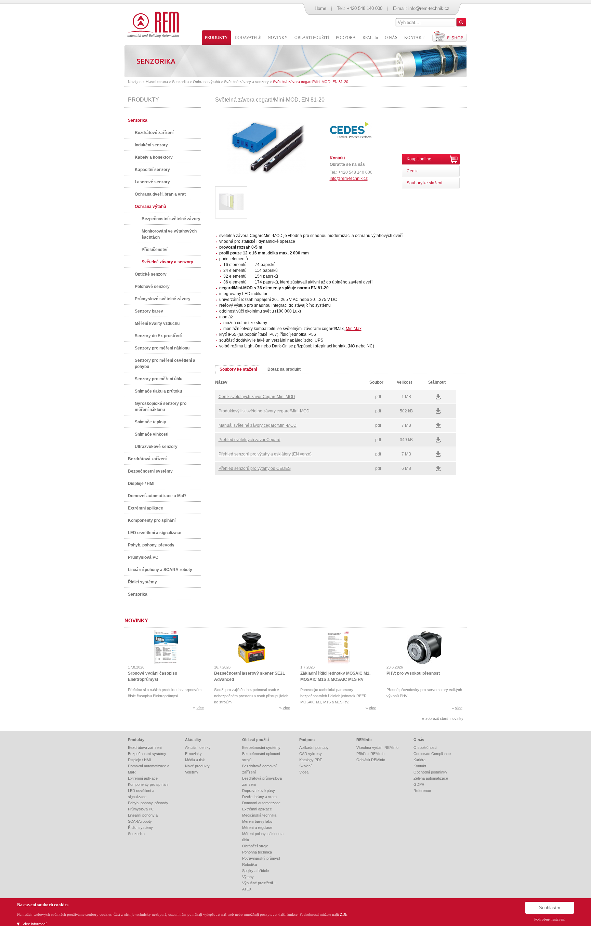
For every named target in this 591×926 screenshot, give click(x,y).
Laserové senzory (152, 182)
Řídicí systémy (142, 582)
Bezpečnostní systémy (150, 471)
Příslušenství (154, 249)
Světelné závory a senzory (246, 82)
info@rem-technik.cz (428, 8)
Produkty (136, 740)
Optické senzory (151, 274)
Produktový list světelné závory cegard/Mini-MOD (264, 411)
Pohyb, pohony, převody (151, 545)
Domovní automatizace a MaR (157, 495)
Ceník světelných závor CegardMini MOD (257, 396)
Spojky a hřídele (255, 871)
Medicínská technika (259, 815)
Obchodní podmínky (430, 772)
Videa (303, 772)
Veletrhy (191, 772)
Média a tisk (195, 760)
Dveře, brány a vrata (259, 797)
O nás (418, 740)
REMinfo (364, 740)
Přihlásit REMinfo (370, 754)
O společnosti (424, 747)
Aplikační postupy (314, 747)
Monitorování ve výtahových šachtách (169, 234)
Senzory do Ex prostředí (158, 335)
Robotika (249, 864)
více (200, 708)
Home (320, 8)
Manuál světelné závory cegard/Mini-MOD (258, 425)
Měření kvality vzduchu (157, 323)
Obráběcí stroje (255, 846)
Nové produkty (197, 766)
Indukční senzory (151, 145)
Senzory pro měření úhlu (158, 378)
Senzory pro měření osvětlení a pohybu (165, 363)
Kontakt (419, 766)
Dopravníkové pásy (258, 791)
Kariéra (419, 760)
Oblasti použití (255, 740)
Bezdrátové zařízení (154, 132)
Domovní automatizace (261, 803)
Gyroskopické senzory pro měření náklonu (160, 406)
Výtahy (248, 877)
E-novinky (193, 754)
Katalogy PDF (310, 760)
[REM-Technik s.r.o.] (152, 23)
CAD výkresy (310, 754)
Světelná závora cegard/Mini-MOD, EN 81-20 (310, 82)
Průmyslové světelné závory (163, 298)
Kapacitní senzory (152, 169)
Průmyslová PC (143, 557)
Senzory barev (149, 311)
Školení (305, 766)
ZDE (343, 914)
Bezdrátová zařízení (147, 459)
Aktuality (193, 740)
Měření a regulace (257, 827)
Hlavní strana (157, 82)
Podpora (307, 740)
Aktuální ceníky (198, 747)
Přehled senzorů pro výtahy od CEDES (255, 468)
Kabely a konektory (154, 157)
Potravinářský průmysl (261, 858)
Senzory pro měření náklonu (162, 348)
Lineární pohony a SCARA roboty (160, 569)
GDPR (418, 784)
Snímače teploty (150, 422)
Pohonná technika (257, 852)
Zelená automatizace (430, 778)
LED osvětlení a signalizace (154, 532)
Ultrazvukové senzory (156, 446)
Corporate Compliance (432, 754)
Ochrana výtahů (206, 82)
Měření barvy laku (257, 821)
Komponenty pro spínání (151, 520)
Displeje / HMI (141, 483)
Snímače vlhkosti (151, 434)
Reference (422, 791)
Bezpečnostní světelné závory (171, 218)
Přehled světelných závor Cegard (249, 439)
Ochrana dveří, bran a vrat (160, 194)
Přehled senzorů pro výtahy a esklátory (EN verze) (265, 454)
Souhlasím (549, 907)
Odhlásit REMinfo (370, 760)
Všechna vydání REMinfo (377, 747)
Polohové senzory (152, 286)
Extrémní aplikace (145, 508)
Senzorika (180, 82)
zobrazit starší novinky (444, 718)
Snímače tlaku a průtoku (158, 391)
